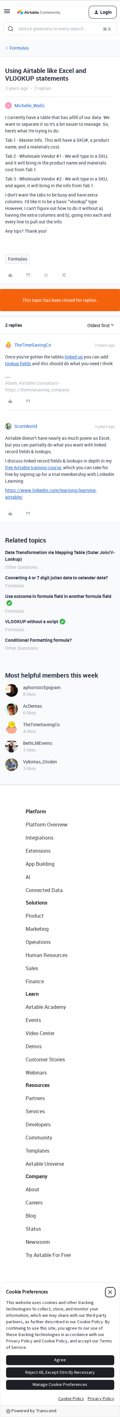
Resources (38, 1085)
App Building (40, 863)
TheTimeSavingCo (32, 345)
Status (33, 1228)
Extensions (38, 850)
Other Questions (21, 567)
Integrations (39, 837)
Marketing (37, 928)
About (32, 1189)
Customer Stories (45, 1059)
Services (35, 1111)
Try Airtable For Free (48, 1255)
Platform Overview (47, 824)
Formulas (19, 48)
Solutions (36, 902)
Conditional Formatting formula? (38, 640)
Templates (37, 1150)
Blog (31, 1215)
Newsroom (38, 1241)
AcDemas (32, 706)
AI (28, 877)
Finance (35, 981)
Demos (34, 1046)
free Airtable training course (33, 467)
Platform (36, 811)
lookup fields (18, 363)
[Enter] (10, 28)
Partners (35, 1098)
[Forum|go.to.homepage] (38, 12)
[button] (7, 13)
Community (39, 1137)
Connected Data (44, 890)
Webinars (36, 1072)
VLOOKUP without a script (31, 621)
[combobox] (60, 28)
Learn (32, 993)
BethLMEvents (37, 743)
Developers (38, 1124)
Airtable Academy (46, 1006)
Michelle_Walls (29, 105)
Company (36, 1176)
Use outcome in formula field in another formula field (58, 596)
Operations (38, 942)
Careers (34, 1202)
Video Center (40, 1033)
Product (35, 915)
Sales (32, 968)
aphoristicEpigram (41, 687)
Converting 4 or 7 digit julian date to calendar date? (56, 578)
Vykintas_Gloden (40, 762)
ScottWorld (25, 426)
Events (33, 1020)
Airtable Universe (45, 1163)
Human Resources (47, 955)
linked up (74, 357)
